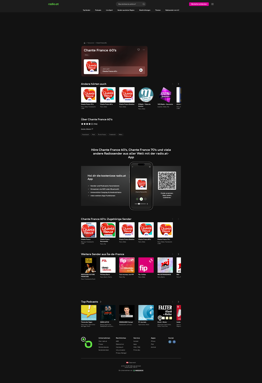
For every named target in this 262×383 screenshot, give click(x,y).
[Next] (178, 83)
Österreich (132, 362)
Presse (101, 344)
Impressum (119, 347)
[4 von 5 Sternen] (89, 124)
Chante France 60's (110, 71)
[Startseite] (84, 43)
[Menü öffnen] (212, 4)
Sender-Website (86, 129)
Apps (135, 344)
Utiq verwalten (120, 350)
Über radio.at (103, 341)
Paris (93, 134)
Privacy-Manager (121, 353)
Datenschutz (120, 344)
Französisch (85, 134)
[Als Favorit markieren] (138, 49)
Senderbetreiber (104, 350)
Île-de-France (102, 134)
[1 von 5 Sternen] (82, 124)
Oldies (86, 55)
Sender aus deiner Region (126, 10)
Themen (158, 10)
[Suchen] (143, 4)
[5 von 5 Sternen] (92, 124)
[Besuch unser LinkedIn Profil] (170, 342)
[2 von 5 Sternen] (84, 124)
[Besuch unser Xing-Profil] (174, 342)
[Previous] (172, 83)
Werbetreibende (104, 347)
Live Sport (109, 10)
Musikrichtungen (144, 10)
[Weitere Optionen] (144, 50)
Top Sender (86, 10)
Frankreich (112, 134)
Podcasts (98, 10)
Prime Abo (136, 350)
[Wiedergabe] (141, 70)
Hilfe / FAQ (136, 347)
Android (153, 347)
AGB (117, 341)
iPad (152, 344)
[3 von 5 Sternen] (87, 124)
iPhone (153, 341)
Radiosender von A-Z (172, 10)
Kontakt (135, 341)
